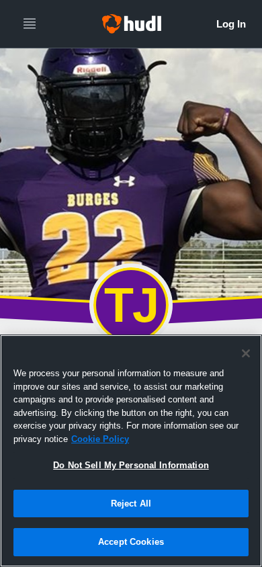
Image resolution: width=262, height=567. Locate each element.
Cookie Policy (100, 439)
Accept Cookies (131, 542)
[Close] (246, 353)
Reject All (131, 503)
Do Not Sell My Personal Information (131, 465)
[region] (131, 451)
